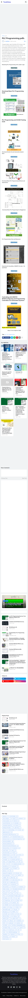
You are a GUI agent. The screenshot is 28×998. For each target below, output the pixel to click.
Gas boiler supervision (16, 859)
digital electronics (7, 832)
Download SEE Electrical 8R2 (15, 649)
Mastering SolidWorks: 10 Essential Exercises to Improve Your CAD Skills (17, 639)
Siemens (16, 916)
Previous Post (4, 478)
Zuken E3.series (6, 938)
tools (15, 927)
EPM (14, 852)
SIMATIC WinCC (16, 918)
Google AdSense (12, 861)
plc (6, 35)
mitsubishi (22, 886)
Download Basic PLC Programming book (16, 633)
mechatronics (14, 884)
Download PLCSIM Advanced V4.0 (10, 834)
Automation (17, 823)
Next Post (24, 478)
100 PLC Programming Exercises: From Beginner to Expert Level (6, 409)
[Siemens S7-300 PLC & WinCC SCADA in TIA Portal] (7, 367)
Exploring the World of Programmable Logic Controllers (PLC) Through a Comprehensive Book (7, 431)
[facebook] (8, 679)
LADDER (5, 877)
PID (12, 898)
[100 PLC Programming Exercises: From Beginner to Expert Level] (7, 401)
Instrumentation (7, 868)
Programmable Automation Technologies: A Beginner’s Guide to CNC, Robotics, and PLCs (20, 390)
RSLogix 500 (6, 911)
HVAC (5, 863)
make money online (17, 879)
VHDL (5, 932)
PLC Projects (18, 900)
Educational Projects (18, 836)
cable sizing (17, 827)
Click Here (14, 96)
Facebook (5, 857)
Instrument (15, 866)
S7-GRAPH (14, 911)
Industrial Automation (18, 863)
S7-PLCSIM (6, 913)
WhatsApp (6, 934)
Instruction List (6, 866)
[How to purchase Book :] (21, 401)
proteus (12, 907)
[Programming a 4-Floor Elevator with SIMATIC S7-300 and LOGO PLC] (7, 382)
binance (17, 825)
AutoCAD (15, 820)
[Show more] (22, 337)
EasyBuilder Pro (7, 836)
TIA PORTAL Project (7, 927)
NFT (10, 891)
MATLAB (5, 882)
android (15, 818)
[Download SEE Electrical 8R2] (5, 651)
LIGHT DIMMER (6, 879)
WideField (13, 934)
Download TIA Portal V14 (14, 735)
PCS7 (4, 895)
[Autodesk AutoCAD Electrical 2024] (5, 623)
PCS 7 (18, 893)
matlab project (13, 882)
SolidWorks (20, 920)
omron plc (6, 893)
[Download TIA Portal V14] (5, 737)
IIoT (10, 863)
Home (3, 35)
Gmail (5, 861)
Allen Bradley (14, 816)
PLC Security (6, 902)
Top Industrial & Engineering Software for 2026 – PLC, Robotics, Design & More (17, 724)
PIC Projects (6, 898)
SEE (19, 913)
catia (4, 829)
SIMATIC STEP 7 (7, 918)
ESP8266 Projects (7, 854)
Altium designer (7, 818)
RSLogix (16, 909)
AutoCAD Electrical (7, 823)
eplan (13, 850)
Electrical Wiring (7, 848)
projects (5, 907)
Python (18, 907)
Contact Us (16, 995)
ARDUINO (22, 818)
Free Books (6, 859)
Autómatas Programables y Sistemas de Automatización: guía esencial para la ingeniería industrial (7, 356)
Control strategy (12, 829)
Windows (14, 936)
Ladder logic (13, 877)
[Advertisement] (14, 19)
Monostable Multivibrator (18, 888)
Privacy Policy (10, 995)
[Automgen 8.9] (21, 367)
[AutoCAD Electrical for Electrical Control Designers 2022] (5, 656)
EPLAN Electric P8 (13, 627)
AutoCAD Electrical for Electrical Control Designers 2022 (16, 655)
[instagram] (17, 987)
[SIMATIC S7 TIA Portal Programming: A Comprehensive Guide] (21, 347)
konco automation (7, 875)
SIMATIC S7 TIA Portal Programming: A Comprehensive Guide (21, 354)
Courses (20, 829)
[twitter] (11, 987)
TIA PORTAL (6, 925)
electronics (16, 848)
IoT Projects (16, 868)
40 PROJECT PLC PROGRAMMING (16, 667)
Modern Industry (7, 888)
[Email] (19, 337)
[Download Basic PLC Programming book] (5, 634)
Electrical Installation (8, 841)
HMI (20, 861)
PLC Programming (11, 334)
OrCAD (12, 893)
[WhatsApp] (14, 337)
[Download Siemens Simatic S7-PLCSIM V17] (5, 759)
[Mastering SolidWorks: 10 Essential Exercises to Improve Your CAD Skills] (5, 640)
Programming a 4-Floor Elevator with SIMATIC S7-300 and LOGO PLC (6, 389)
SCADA (13, 913)
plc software (14, 902)
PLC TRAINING (7, 904)
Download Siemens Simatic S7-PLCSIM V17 (16, 758)
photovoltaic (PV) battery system (15, 895)
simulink (5, 920)
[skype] (20, 987)
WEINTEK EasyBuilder (14, 932)
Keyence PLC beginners (8, 873)
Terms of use (22, 995)
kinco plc (18, 873)
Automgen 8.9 (19, 372)
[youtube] (14, 987)
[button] (1, 2)
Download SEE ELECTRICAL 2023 (16, 643)
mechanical (6, 884)
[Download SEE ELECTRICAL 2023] (5, 645)
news (5, 891)
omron (16, 891)
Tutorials (22, 927)
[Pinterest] (17, 337)
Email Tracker (6, 850)
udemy (5, 929)
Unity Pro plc (12, 929)
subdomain (12, 923)
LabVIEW (20, 875)
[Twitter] (12, 337)
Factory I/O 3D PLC (14, 857)
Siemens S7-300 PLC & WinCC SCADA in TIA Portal (7, 373)
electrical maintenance (8, 843)
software (12, 920)
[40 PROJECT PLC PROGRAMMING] (5, 669)
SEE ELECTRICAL (7, 916)
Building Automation (7, 827)
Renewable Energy (7, 909)
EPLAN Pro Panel (7, 852)
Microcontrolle (6, 886)
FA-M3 (21, 854)
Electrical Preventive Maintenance (10, 845)
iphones (5, 870)
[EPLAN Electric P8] (5, 629)
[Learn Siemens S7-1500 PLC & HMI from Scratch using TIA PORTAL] (5, 748)
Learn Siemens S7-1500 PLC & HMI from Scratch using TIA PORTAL (16, 747)
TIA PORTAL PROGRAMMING (18, 925)
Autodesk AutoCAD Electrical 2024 (16, 621)
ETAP (15, 854)
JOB (11, 870)
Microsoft (14, 886)
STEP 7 (5, 923)
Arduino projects (7, 820)
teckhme (19, 923)
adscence (5, 816)
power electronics (17, 904)
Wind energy (6, 936)
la (14, 875)
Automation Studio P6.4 (8, 825)
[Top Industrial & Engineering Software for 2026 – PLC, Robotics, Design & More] (5, 725)
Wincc (20, 934)
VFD (19, 929)
